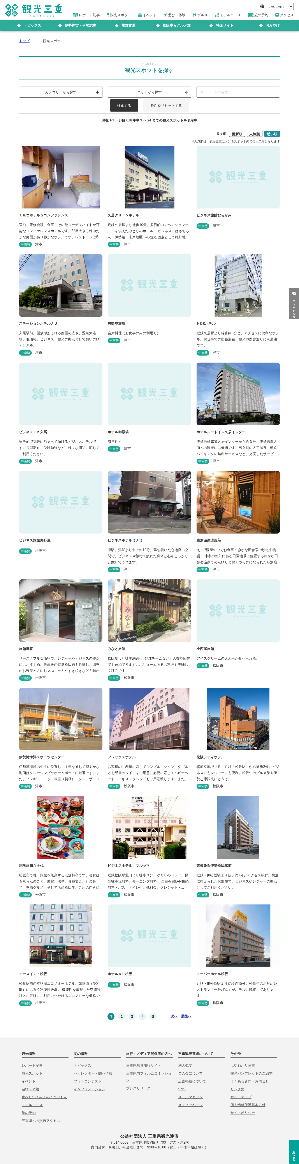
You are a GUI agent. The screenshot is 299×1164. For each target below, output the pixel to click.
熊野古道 (128, 25)
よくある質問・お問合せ (249, 1081)
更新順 (237, 134)
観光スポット (32, 1073)
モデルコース (32, 1105)
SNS (182, 1089)
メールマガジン (190, 1097)
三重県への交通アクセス (41, 1121)
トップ (24, 40)
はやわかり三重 (242, 1065)
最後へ (186, 1016)
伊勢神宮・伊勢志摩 (80, 25)
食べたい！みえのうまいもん (44, 1097)
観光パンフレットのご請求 (251, 1073)
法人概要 (185, 1065)
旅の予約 (29, 1113)
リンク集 (237, 1089)
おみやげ (273, 25)
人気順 (254, 134)
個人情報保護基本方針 (248, 1105)
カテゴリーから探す (61, 92)
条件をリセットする (166, 105)
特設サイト (225, 25)
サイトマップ (241, 1097)
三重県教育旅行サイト (143, 1065)
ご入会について (190, 1073)
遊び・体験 (30, 1089)
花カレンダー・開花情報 (93, 1073)
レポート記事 (32, 1065)
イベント (29, 1081)
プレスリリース (138, 1088)
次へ (174, 1016)
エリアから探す (149, 92)
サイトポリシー (242, 1113)
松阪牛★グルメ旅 (177, 25)
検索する (124, 105)
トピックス (32, 25)
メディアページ (190, 1105)
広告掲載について (192, 1081)
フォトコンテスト (88, 1081)
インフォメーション (89, 1089)
